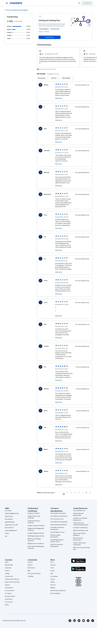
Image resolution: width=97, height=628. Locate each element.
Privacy (52, 571)
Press (52, 562)
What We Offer (9, 565)
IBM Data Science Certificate (36, 544)
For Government (9, 591)
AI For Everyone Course (57, 519)
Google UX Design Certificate (36, 533)
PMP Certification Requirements (78, 539)
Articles (52, 582)
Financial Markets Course (57, 532)
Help (51, 573)
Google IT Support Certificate (36, 526)
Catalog (7, 573)
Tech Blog (30, 576)
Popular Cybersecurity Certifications (79, 544)
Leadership (8, 568)
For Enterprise (9, 588)
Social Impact (9, 599)
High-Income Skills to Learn (80, 530)
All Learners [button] (41, 78)
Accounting (8, 511)
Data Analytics (9, 519)
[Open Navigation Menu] (7, 3)
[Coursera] (16, 3)
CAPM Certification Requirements (78, 514)
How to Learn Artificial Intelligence (79, 534)
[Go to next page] (90, 492)
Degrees (7, 585)
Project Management (11, 530)
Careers (7, 571)
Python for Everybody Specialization (56, 545)
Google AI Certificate (34, 513)
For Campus (8, 593)
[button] (46, 492)
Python (7, 533)
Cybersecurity (9, 516)
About (6, 562)
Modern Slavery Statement (58, 591)
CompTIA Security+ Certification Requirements (80, 524)
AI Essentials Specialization (58, 513)
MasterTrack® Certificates (12, 582)
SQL (6, 536)
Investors (53, 565)
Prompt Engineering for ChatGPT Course (57, 541)
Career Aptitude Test (79, 511)
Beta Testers (31, 568)
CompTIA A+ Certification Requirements (80, 519)
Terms (52, 568)
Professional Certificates (12, 579)
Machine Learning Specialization (55, 536)
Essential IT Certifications (80, 528)
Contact (52, 579)
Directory (53, 585)
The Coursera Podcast (34, 573)
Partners (30, 565)
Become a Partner (10, 596)
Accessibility (54, 576)
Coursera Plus (9, 576)
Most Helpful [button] (66, 78)
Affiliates (52, 588)
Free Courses (9, 602)
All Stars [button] (53, 78)
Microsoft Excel (9, 528)
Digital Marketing (9, 522)
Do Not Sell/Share (55, 593)
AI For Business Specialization (58, 516)
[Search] (79, 3)
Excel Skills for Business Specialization (57, 528)
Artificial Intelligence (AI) (12, 513)
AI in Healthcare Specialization (58, 522)
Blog (29, 571)
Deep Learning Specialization (58, 525)
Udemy (7, 605)
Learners (30, 562)
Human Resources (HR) (11, 525)
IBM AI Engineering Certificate (36, 536)
